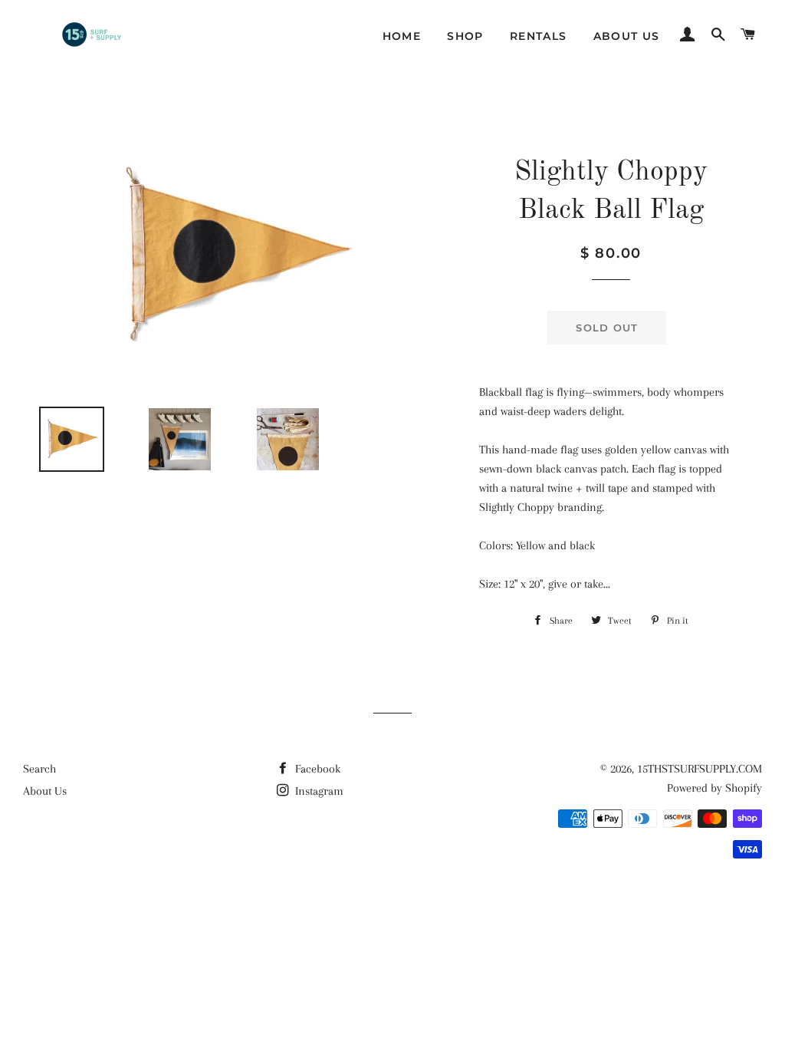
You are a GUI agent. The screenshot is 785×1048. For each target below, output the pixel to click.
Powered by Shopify (714, 788)
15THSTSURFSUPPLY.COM (699, 769)
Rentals (538, 36)
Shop (465, 36)
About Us (626, 36)
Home (402, 36)
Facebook (316, 769)
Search (39, 769)
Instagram (317, 791)
